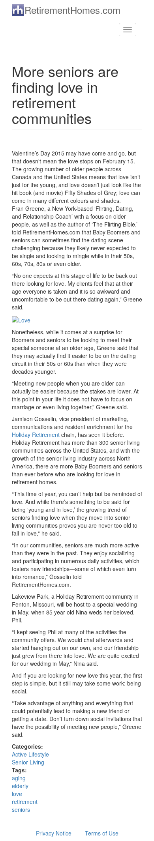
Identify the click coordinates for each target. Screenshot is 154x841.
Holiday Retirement (36, 434)
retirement (25, 801)
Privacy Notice (53, 833)
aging (19, 778)
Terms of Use (101, 833)
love (17, 794)
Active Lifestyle (30, 754)
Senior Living (28, 762)
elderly (20, 786)
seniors (21, 809)
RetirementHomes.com (72, 10)
